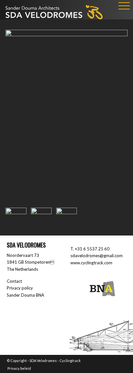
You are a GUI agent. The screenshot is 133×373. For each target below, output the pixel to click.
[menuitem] (17, 368)
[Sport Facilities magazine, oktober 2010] (66, 116)
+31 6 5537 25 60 (92, 248)
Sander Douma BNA (25, 295)
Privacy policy (20, 288)
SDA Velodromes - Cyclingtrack (55, 360)
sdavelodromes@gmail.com (96, 255)
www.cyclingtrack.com (91, 262)
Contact (14, 281)
